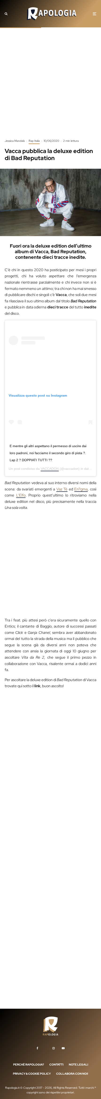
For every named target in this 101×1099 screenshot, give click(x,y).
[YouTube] (63, 1048)
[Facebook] (37, 1048)
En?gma (81, 489)
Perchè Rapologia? (28, 1064)
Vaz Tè (62, 489)
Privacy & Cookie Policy (32, 1074)
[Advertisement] (50, 86)
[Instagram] (53, 1048)
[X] (45, 1047)
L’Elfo (21, 495)
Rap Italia (34, 141)
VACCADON (50, 469)
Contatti (56, 1064)
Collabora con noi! (72, 1074)
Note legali (78, 1064)
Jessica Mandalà (15, 141)
